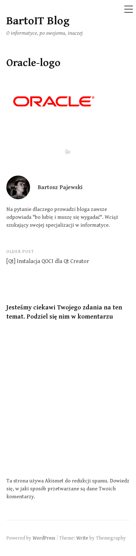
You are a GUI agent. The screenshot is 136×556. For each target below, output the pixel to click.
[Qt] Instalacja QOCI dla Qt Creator (47, 261)
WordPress (44, 538)
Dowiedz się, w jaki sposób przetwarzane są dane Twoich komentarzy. (67, 489)
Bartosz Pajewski (60, 187)
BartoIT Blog (38, 21)
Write (82, 538)
